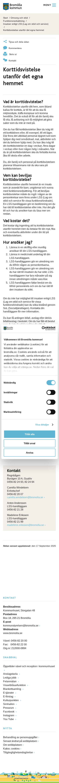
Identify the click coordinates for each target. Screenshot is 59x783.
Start (5, 18)
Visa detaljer (42, 424)
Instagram (9, 715)
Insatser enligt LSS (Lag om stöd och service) (25, 24)
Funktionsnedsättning (14, 21)
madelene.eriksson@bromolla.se (25, 525)
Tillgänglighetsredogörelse (18, 752)
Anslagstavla (10, 674)
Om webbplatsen (12, 745)
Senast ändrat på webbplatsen (20, 741)
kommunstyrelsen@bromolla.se (20, 625)
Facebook (9, 711)
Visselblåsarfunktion (14, 685)
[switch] (50, 392)
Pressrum (8, 708)
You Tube (8, 719)
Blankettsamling (12, 689)
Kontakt (12, 60)
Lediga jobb (10, 677)
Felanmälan (10, 681)
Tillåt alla (29, 434)
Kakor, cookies (11, 748)
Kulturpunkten (11, 700)
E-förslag (8, 696)
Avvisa (29, 452)
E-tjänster (8, 692)
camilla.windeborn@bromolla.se (25, 497)
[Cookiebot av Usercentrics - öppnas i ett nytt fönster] (42, 328)
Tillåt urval (29, 443)
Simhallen (9, 704)
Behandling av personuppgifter (20, 737)
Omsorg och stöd (19, 18)
